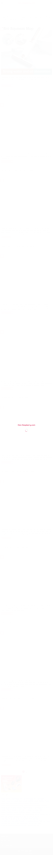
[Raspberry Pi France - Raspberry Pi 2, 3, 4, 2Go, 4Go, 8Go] (26, 425)
